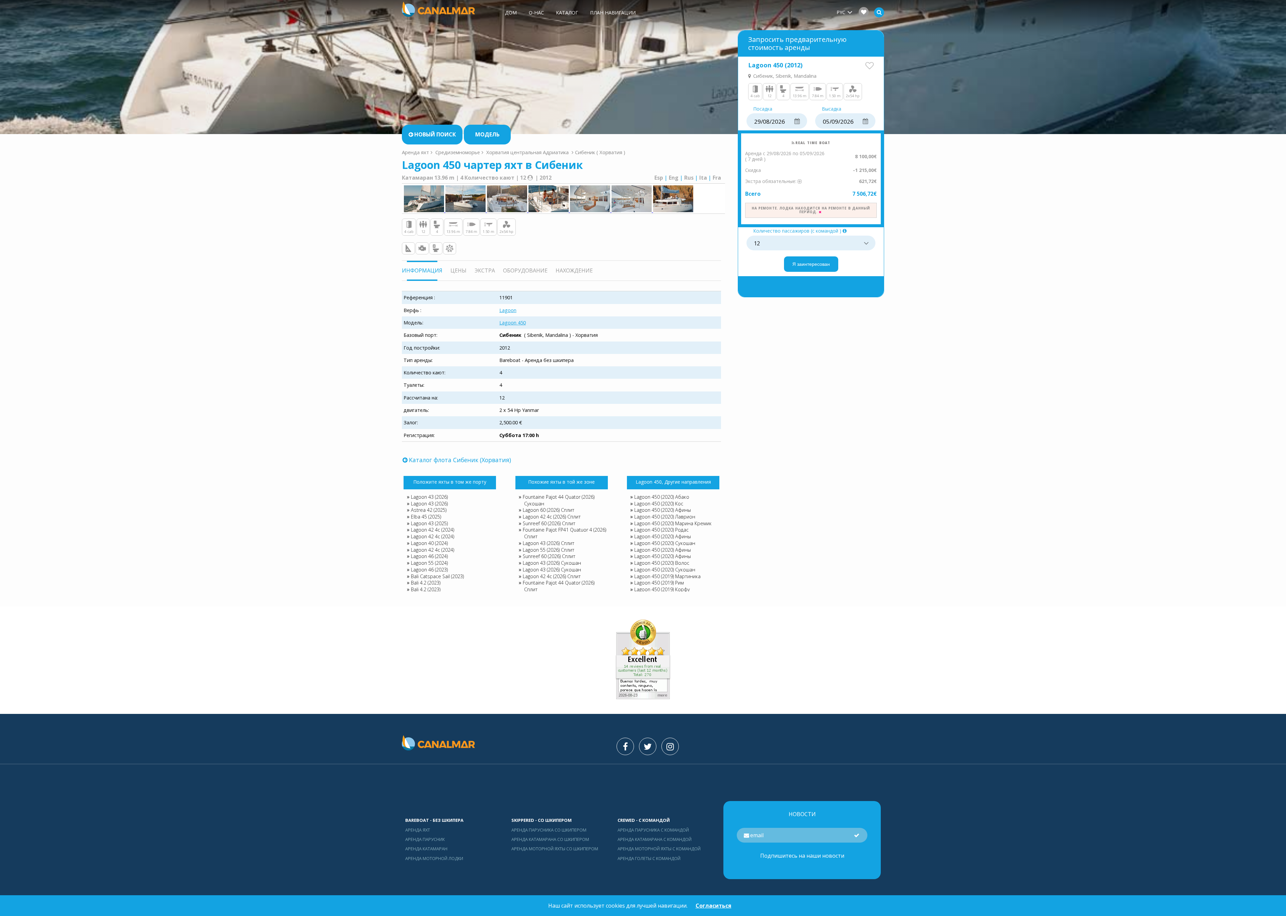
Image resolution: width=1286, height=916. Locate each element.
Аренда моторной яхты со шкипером (554, 849)
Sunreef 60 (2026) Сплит (549, 523)
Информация (422, 270)
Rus (689, 177)
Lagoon (507, 310)
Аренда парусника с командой (653, 830)
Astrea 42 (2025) (428, 510)
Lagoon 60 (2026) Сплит (548, 510)
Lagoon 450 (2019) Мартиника (667, 576)
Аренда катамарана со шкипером (550, 839)
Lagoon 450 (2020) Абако (661, 497)
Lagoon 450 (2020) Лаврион (664, 516)
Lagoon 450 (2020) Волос (661, 563)
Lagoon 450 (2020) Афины (662, 510)
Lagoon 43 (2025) (429, 523)
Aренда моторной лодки (434, 858)
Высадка (831, 109)
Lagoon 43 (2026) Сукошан (552, 563)
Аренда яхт (415, 152)
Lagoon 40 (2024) (429, 543)
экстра (485, 270)
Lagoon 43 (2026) (429, 497)
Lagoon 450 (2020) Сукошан (664, 543)
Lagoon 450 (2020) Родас (661, 530)
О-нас (536, 12)
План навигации (613, 12)
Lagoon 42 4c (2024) (432, 530)
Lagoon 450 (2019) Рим (659, 582)
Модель (487, 134)
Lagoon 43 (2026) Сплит (548, 543)
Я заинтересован (811, 264)
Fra (717, 177)
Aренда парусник (425, 839)
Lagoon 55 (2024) (429, 563)
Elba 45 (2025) (426, 516)
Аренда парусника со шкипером (548, 830)
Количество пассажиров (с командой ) (797, 231)
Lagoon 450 (512, 322)
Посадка (762, 109)
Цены (458, 270)
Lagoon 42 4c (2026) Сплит (552, 516)
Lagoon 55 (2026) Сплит (548, 550)
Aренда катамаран (426, 849)
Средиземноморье (457, 152)
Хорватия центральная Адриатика (527, 152)
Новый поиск (435, 134)
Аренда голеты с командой (649, 858)
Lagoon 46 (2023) (429, 569)
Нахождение (574, 270)
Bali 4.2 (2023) (425, 582)
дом (511, 12)
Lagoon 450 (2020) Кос (658, 503)
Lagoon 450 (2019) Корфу (662, 589)
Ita (703, 177)
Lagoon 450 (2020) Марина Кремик (673, 523)
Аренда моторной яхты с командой (659, 849)
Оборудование (525, 270)
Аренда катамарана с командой (655, 839)
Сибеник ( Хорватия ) (600, 152)
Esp (658, 177)
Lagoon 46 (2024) (429, 556)
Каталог (567, 12)
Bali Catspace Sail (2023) (437, 576)
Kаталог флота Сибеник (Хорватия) (460, 460)
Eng (673, 177)
